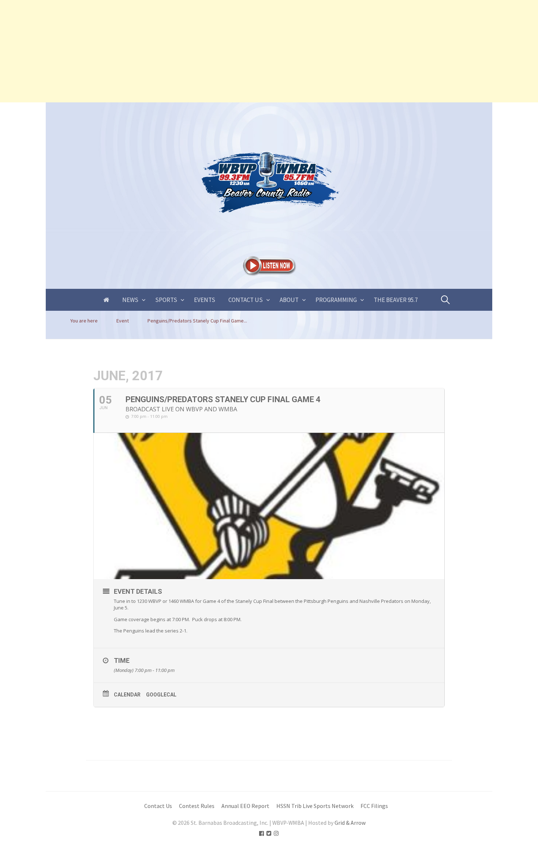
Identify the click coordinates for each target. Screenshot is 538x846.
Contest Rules (196, 805)
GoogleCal (161, 695)
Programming (336, 300)
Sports (166, 300)
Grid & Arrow (350, 822)
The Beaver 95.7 (396, 300)
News (130, 300)
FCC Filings (374, 805)
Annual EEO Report (245, 805)
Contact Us (245, 300)
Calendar (127, 695)
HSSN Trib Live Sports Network (315, 805)
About (289, 300)
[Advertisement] (219, 51)
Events (204, 300)
